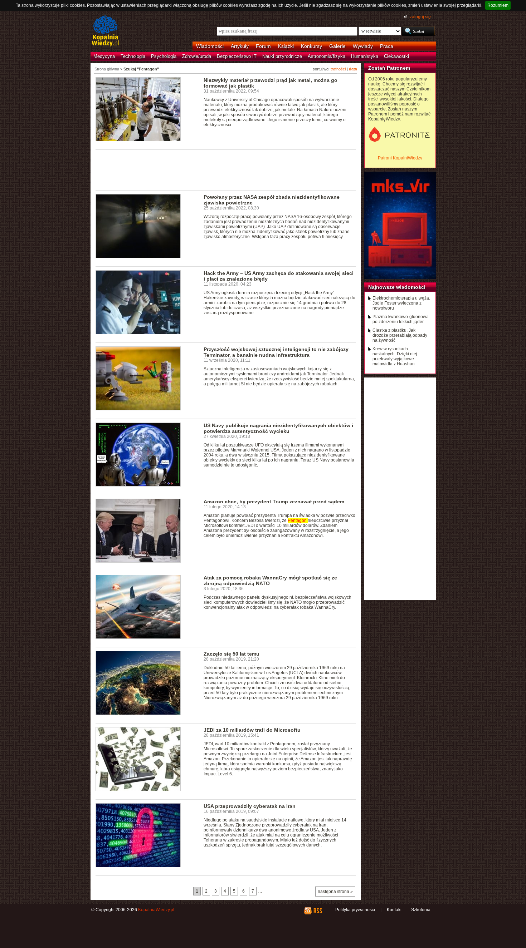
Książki (286, 46)
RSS (317, 910)
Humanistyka (364, 56)
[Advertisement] (226, 169)
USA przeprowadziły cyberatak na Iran (250, 806)
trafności (338, 69)
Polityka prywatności (355, 909)
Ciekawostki (396, 56)
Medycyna (104, 56)
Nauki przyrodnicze (282, 56)
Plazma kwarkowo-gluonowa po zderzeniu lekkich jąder (400, 319)
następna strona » (335, 891)
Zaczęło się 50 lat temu (231, 654)
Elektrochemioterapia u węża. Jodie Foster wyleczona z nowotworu (401, 303)
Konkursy (311, 46)
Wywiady (363, 46)
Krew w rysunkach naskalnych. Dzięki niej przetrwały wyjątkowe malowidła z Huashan (394, 356)
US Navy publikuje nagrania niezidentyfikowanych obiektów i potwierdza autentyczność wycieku (278, 428)
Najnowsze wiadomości (396, 287)
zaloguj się (420, 16)
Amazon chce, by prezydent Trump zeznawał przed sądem (274, 501)
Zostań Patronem (389, 68)
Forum (263, 46)
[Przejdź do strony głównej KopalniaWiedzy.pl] (105, 31)
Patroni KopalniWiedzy (400, 158)
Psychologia (163, 56)
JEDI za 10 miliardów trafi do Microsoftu (252, 730)
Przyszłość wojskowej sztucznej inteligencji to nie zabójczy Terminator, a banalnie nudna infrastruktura (276, 352)
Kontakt (394, 909)
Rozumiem (497, 5)
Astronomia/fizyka (326, 56)
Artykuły (240, 46)
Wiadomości (210, 46)
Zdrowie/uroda (196, 56)
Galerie (337, 46)
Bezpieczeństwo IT (237, 56)
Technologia (133, 56)
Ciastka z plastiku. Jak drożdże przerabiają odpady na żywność (399, 335)
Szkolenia (420, 909)
